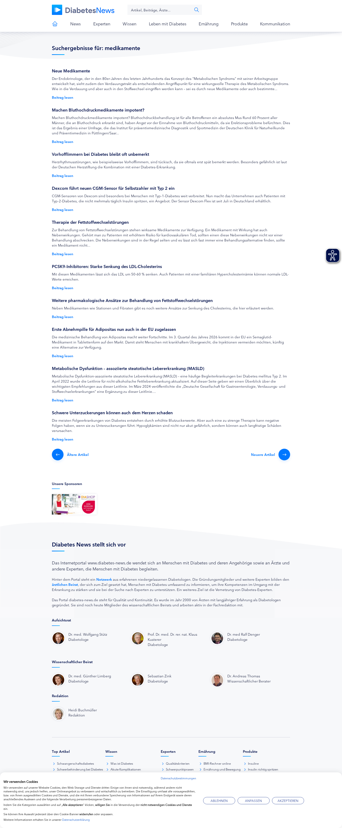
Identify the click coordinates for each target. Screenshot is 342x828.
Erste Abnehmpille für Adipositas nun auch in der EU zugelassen (114, 329)
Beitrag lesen (62, 97)
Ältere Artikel (78, 454)
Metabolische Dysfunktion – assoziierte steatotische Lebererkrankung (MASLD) (128, 368)
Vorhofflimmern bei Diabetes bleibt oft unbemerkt (100, 154)
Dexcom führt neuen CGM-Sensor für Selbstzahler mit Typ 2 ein (113, 188)
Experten (101, 23)
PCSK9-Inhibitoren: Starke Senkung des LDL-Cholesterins (107, 266)
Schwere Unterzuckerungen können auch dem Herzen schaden (112, 412)
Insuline (253, 763)
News (75, 23)
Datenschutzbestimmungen (178, 778)
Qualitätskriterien (178, 763)
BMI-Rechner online (217, 763)
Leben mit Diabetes (167, 23)
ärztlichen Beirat (65, 584)
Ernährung (208, 23)
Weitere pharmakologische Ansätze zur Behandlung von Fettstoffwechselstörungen (132, 300)
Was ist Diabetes (122, 763)
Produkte (239, 23)
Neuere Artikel (263, 454)
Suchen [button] (196, 10)
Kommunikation (275, 23)
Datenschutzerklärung (76, 819)
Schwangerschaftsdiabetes (75, 763)
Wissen (129, 23)
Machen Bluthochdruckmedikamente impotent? (98, 110)
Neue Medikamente (71, 71)
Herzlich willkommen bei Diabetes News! (55, 24)
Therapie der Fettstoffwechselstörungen (90, 222)
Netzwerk (104, 579)
